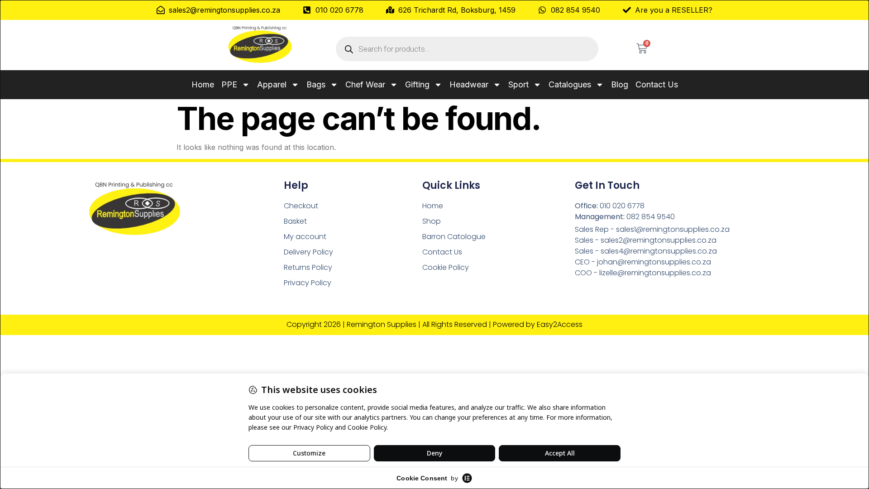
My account (305, 236)
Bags (315, 84)
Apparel (271, 84)
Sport (518, 84)
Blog (619, 84)
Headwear (468, 84)
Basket (295, 221)
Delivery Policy (308, 252)
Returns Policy (308, 267)
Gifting (417, 84)
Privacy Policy (307, 283)
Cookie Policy (445, 267)
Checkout (301, 206)
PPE (229, 84)
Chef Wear (365, 84)
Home (202, 84)
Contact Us (656, 84)
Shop (431, 221)
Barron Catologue (454, 236)
